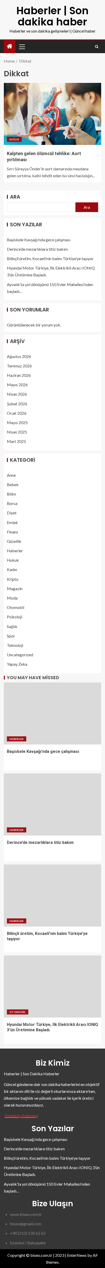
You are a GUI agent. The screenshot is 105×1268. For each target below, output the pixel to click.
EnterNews (77, 1255)
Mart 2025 (16, 441)
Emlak (12, 522)
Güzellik (14, 541)
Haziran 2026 (19, 375)
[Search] (97, 47)
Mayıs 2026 (17, 384)
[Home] (9, 46)
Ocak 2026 (17, 413)
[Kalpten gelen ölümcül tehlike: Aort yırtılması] (52, 114)
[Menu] (22, 46)
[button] (22, 46)
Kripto (12, 579)
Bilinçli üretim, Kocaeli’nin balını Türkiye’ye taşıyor (50, 258)
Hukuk (13, 560)
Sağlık (14, 139)
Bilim (11, 493)
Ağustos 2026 (19, 356)
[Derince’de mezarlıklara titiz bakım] (52, 804)
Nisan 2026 (17, 394)
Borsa (12, 503)
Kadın (12, 569)
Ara (15, 196)
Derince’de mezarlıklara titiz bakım (37, 249)
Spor (11, 635)
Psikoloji (14, 616)
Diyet (12, 512)
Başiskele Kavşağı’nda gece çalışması (38, 239)
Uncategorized (20, 654)
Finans (12, 531)
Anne (11, 475)
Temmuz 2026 (19, 365)
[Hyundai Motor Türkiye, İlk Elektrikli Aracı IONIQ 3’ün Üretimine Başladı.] (52, 987)
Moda (12, 597)
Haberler (15, 550)
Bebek (13, 484)
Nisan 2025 (17, 431)
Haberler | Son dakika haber (52, 16)
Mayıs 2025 (17, 422)
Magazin (14, 588)
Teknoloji (15, 645)
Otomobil (15, 607)
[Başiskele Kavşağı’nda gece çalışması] (52, 713)
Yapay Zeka (17, 664)
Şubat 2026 (17, 403)
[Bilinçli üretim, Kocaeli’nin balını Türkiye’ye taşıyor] (52, 895)
